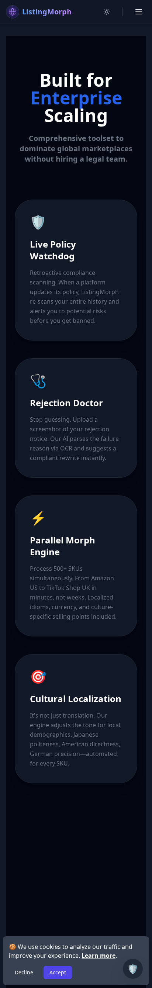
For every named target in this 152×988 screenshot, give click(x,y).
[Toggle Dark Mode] (106, 11)
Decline (24, 972)
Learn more (98, 955)
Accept (57, 972)
